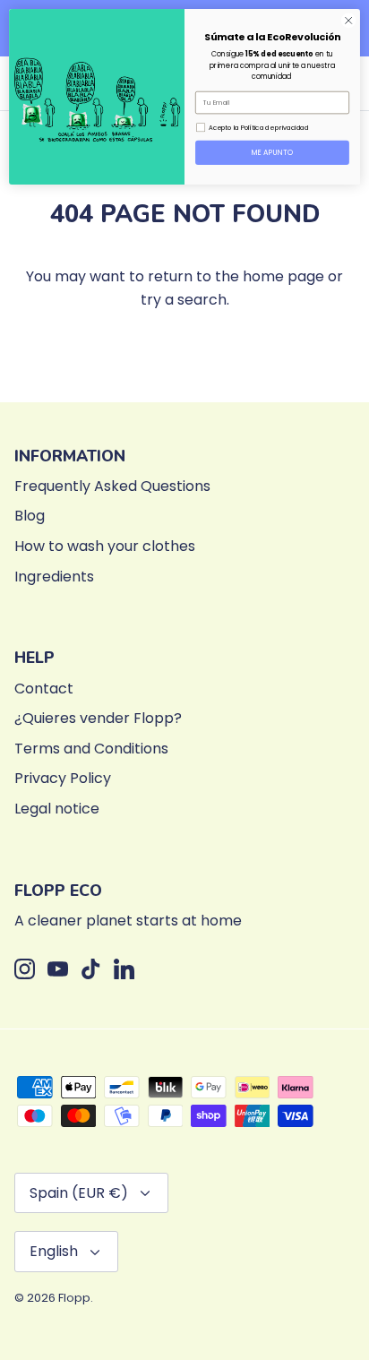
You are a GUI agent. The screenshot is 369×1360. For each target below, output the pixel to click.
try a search (184, 299)
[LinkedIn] (124, 969)
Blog (29, 515)
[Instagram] (24, 969)
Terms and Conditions (91, 748)
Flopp (74, 1297)
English (54, 1251)
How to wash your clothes (104, 546)
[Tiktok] (91, 969)
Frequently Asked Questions (112, 486)
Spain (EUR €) (79, 1193)
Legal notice (56, 808)
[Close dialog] (348, 21)
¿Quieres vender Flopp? (98, 718)
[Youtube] (57, 969)
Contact (43, 688)
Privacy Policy (62, 778)
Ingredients (54, 576)
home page (283, 276)
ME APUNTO (273, 152)
